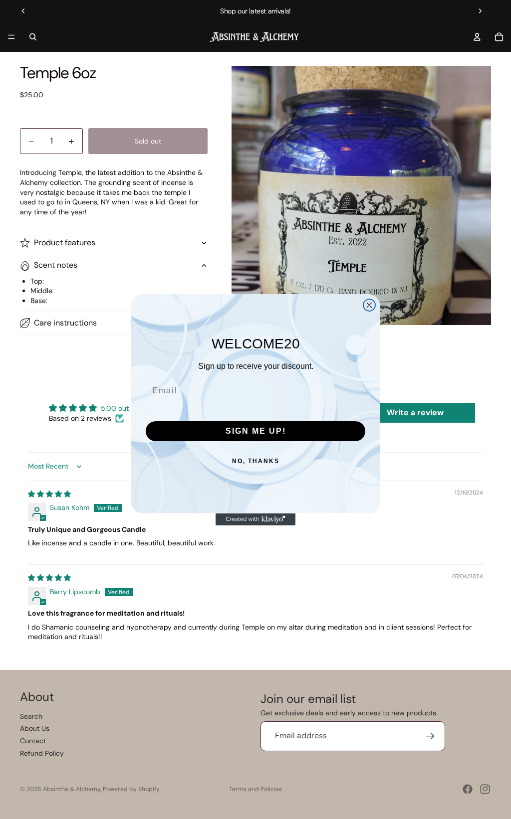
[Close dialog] (369, 305)
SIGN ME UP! (256, 431)
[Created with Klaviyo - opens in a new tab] (255, 519)
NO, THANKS (255, 461)
